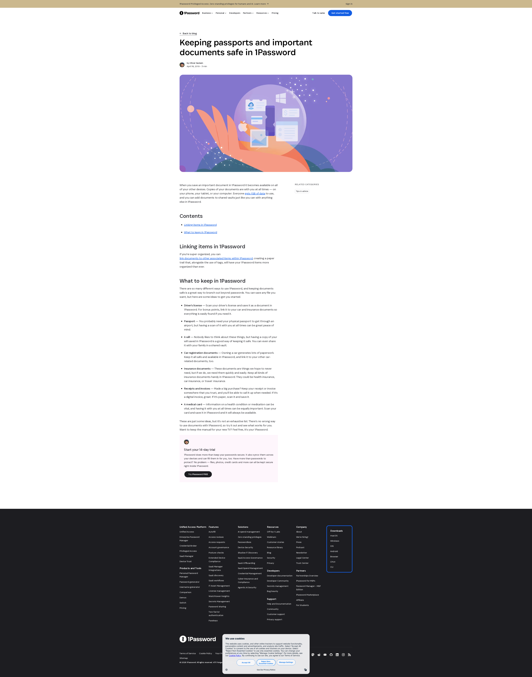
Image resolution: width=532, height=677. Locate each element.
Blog (269, 552)
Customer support (276, 614)
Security (271, 557)
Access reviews (216, 537)
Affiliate (300, 600)
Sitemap (184, 658)
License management (219, 590)
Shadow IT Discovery (248, 552)
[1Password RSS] (349, 654)
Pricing (183, 607)
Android (334, 551)
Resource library (275, 547)
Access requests (217, 542)
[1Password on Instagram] (343, 654)
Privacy (270, 563)
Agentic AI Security (247, 587)
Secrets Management (219, 601)
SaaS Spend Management (250, 568)
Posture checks (216, 552)
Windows (334, 540)
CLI (331, 566)
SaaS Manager (186, 556)
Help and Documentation (279, 603)
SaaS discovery (216, 575)
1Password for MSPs (305, 580)
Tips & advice (302, 191)
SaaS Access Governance (250, 557)
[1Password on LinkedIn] (337, 654)
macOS (333, 535)
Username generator (190, 587)
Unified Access (187, 531)
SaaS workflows (216, 580)
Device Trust (186, 561)
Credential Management (250, 573)
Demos (183, 597)
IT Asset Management (219, 585)
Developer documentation (279, 575)
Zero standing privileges (249, 537)
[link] (340, 13)
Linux (332, 561)
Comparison (185, 592)
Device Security (245, 547)
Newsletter (301, 552)
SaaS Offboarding (246, 563)
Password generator (189, 581)
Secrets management (277, 586)
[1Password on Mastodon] (312, 654)
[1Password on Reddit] (319, 654)
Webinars (271, 537)
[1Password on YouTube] (325, 654)
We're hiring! (302, 537)
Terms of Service (188, 653)
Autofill (212, 531)
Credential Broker (188, 545)
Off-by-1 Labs (273, 531)
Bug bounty (272, 591)
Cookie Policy (205, 653)
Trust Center (302, 563)
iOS (332, 546)
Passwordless (244, 542)
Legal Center (302, 557)
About (299, 531)
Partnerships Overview (307, 575)
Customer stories (275, 542)
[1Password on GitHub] (331, 654)
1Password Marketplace (307, 594)
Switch (183, 602)
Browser (334, 556)
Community (272, 609)
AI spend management (249, 531)
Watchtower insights (219, 596)
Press (298, 542)
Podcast (300, 547)
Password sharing (217, 606)
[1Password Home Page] (189, 13)
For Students (302, 605)
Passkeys (213, 620)
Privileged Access (188, 551)
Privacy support (274, 619)
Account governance (219, 547)
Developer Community (278, 580)
